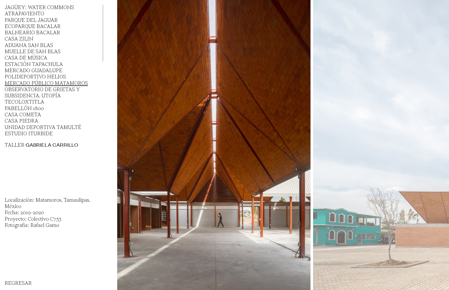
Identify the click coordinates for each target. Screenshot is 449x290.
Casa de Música (26, 58)
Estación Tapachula (34, 64)
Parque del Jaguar (31, 20)
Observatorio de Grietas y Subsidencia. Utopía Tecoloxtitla (42, 96)
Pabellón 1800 (24, 108)
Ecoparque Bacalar (33, 26)
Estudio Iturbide (29, 134)
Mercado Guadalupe (33, 70)
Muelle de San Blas (33, 52)
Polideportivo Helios (35, 77)
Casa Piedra (21, 121)
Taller (41, 145)
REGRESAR (18, 283)
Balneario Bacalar (32, 33)
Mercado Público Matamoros (46, 83)
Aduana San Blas (29, 45)
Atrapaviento (24, 14)
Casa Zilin (19, 39)
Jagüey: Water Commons (39, 7)
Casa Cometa (23, 115)
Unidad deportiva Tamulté (43, 127)
